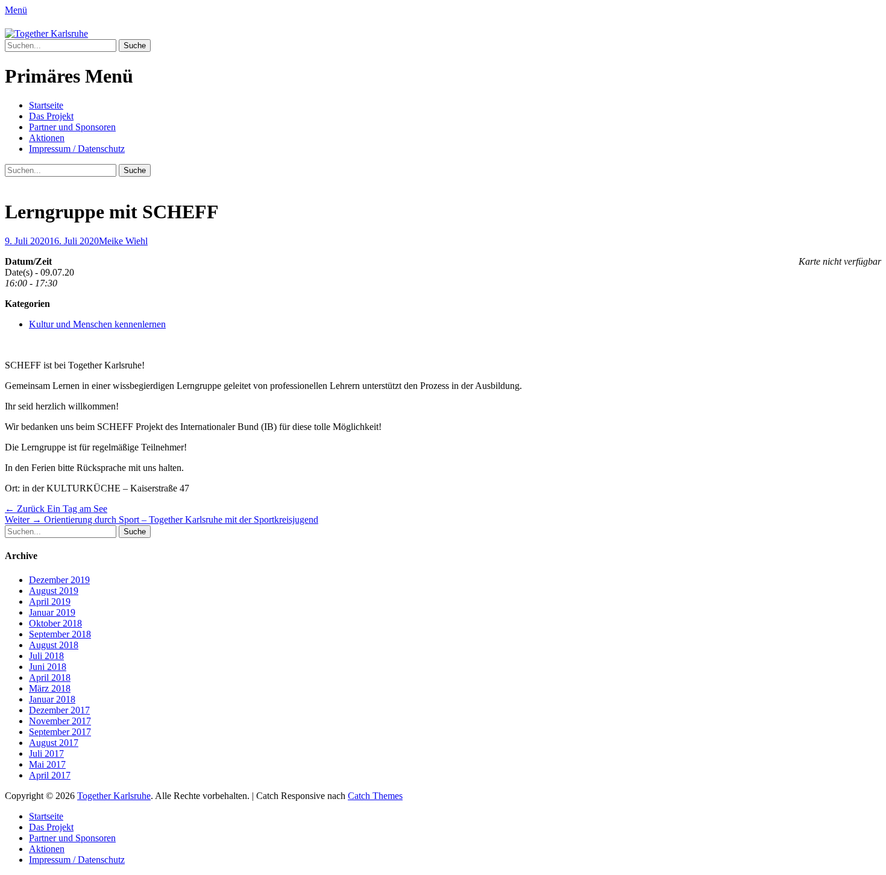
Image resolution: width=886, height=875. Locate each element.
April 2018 (50, 677)
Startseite (46, 105)
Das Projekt (51, 116)
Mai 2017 (47, 764)
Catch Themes (375, 796)
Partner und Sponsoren (72, 127)
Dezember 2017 (59, 710)
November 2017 (60, 721)
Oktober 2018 (55, 623)
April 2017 (50, 775)
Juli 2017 (46, 753)
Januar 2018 (52, 699)
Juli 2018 (46, 656)
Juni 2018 (47, 667)
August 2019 (53, 591)
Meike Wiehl (123, 241)
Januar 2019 (52, 612)
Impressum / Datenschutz (77, 149)
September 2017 (60, 732)
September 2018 (60, 634)
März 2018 (50, 688)
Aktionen (46, 138)
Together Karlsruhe (114, 796)
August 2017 (53, 743)
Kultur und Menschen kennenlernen (97, 324)
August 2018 (53, 645)
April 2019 (50, 601)
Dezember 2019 (59, 580)
